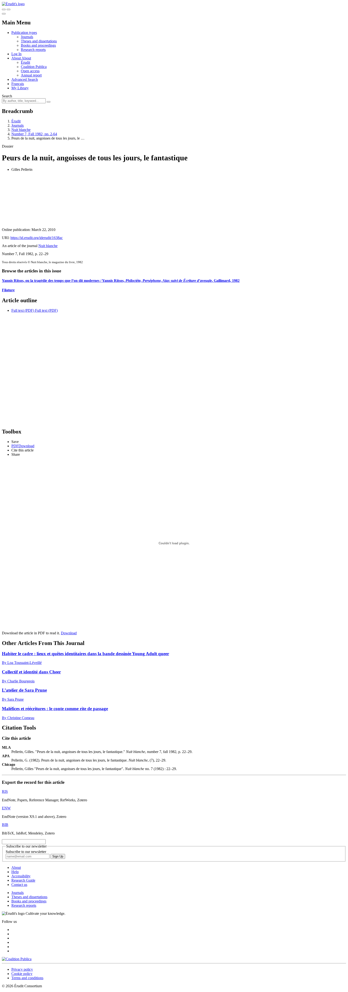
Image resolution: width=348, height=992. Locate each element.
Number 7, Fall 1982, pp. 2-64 (34, 134)
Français (17, 84)
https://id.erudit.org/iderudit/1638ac (36, 238)
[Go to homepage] (13, 4)
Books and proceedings (38, 45)
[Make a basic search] (4, 9)
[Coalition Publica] (16, 959)
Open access (30, 71)
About (26, 58)
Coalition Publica (34, 67)
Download (69, 633)
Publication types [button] (24, 33)
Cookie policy (21, 974)
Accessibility (21, 876)
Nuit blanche (21, 130)
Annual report (31, 75)
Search (7, 96)
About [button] (16, 58)
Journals (27, 37)
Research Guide (23, 880)
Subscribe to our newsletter (26, 852)
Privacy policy (22, 969)
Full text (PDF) (22, 310)
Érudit (25, 62)
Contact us (19, 885)
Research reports (33, 50)
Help (15, 872)
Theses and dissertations (39, 41)
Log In (16, 54)
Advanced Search (24, 79)
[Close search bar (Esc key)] (8, 9)
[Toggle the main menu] (4, 13)
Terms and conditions (27, 978)
